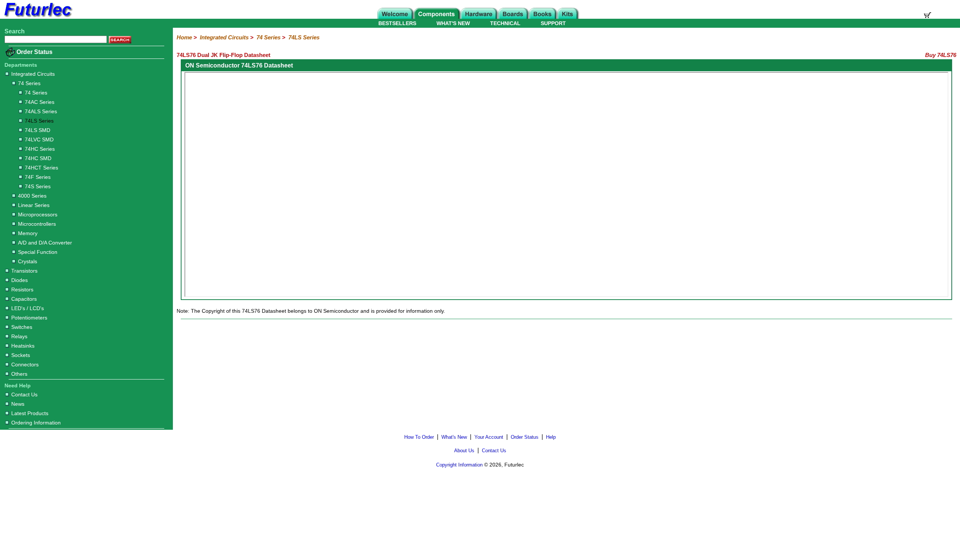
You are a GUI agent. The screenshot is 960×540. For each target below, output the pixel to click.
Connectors (25, 365)
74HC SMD (38, 158)
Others (19, 374)
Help (551, 437)
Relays (19, 336)
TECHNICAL (505, 23)
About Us (464, 450)
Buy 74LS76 (940, 55)
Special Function (37, 252)
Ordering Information (36, 423)
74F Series (38, 177)
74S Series (38, 186)
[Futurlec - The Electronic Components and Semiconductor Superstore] (37, 17)
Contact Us (24, 395)
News (17, 404)
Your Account (488, 437)
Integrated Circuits (33, 74)
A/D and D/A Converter (45, 243)
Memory (28, 233)
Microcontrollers (37, 224)
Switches (21, 327)
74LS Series (39, 121)
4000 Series (32, 196)
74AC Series (39, 102)
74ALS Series (41, 111)
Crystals (27, 261)
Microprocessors (37, 215)
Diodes (19, 280)
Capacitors (24, 299)
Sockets (20, 355)
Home (184, 37)
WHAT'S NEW (453, 23)
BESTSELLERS (397, 23)
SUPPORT (553, 23)
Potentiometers (29, 318)
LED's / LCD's (27, 308)
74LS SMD (37, 130)
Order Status (34, 52)
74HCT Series (41, 168)
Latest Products (29, 413)
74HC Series (40, 149)
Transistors (24, 271)
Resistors (22, 289)
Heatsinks (22, 346)
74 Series (29, 83)
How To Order (419, 437)
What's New (454, 437)
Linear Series (34, 205)
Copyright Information (459, 465)
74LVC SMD (39, 139)
